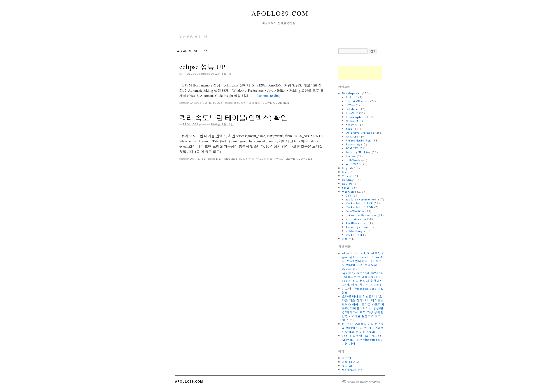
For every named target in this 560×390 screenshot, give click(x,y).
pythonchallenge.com (361, 215)
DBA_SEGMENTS (228, 158)
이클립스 (254, 102)
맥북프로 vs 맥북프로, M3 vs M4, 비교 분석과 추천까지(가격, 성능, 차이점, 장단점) (362, 280)
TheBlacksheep (357, 223)
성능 (236, 102)
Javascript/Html (357, 117)
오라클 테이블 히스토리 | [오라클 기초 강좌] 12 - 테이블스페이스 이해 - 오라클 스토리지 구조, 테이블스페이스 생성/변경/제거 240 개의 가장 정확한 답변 (363, 306)
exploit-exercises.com (361, 199)
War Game (349, 191)
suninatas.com (356, 219)
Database (198, 158)
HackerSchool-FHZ (359, 203)
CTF (349, 195)
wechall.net (354, 235)
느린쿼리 (248, 158)
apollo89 (190, 73)
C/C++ (350, 105)
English (347, 168)
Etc (344, 172)
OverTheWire (355, 211)
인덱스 (278, 158)
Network (352, 125)
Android (351, 97)
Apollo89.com (280, 13)
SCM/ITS (352, 148)
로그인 (346, 358)
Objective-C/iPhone (360, 133)
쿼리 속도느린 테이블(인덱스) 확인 (233, 117)
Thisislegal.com (357, 227)
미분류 (346, 239)
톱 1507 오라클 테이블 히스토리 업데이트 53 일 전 (363, 326)
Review (347, 184)
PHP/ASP (352, 136)
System (351, 156)
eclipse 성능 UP (202, 66)
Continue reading (271, 95)
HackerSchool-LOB (359, 207)
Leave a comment (277, 102)
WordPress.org (352, 370)
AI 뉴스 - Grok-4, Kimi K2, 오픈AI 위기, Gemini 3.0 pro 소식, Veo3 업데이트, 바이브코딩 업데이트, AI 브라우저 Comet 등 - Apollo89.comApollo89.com (363, 263)
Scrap (346, 188)
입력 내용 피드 (352, 362)
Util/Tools (214, 102)
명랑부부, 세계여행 (193, 36)
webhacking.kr (356, 231)
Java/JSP (196, 102)
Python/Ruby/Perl (359, 140)
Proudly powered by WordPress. (364, 381)
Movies (347, 176)
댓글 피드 (348, 366)
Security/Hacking (358, 152)
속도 (244, 102)
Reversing (353, 144)
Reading (348, 180)
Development (351, 93)
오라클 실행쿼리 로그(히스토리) (363, 330)
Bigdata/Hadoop (357, 101)
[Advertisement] (360, 73)
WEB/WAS (353, 164)
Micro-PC (352, 121)
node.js (351, 129)
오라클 (268, 158)
